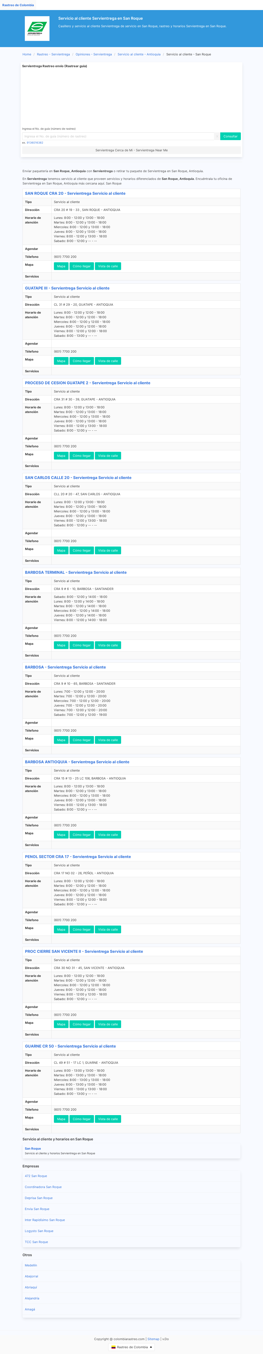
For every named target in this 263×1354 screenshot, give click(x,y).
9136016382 (35, 142)
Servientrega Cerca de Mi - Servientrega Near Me (131, 150)
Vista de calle (108, 266)
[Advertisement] (137, 97)
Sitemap (153, 1339)
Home (27, 54)
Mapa (61, 266)
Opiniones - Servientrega (94, 54)
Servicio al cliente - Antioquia (139, 54)
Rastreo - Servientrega (53, 54)
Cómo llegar (82, 266)
